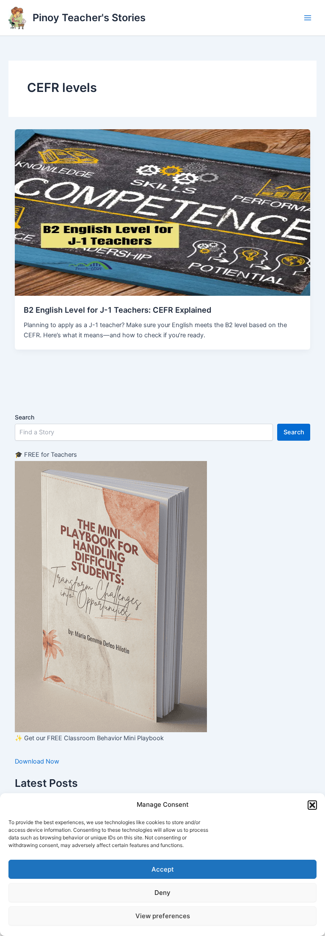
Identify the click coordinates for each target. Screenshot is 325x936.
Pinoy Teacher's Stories (89, 17)
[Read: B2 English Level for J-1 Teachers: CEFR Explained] (163, 212)
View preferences (162, 916)
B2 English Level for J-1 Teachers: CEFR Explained (118, 309)
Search (24, 417)
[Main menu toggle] (308, 18)
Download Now (37, 761)
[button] (312, 805)
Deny (162, 893)
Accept (162, 869)
